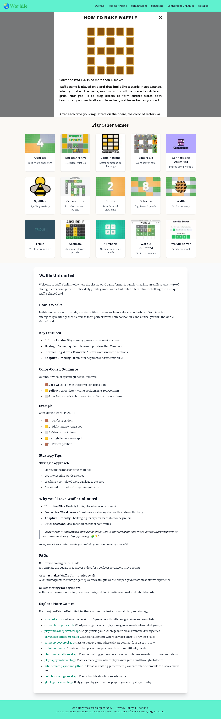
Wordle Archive (118, 5)
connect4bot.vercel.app (59, 642)
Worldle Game (77, 711)
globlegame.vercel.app (58, 682)
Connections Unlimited (180, 5)
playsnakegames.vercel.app (61, 637)
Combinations (139, 5)
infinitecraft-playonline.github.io (65, 666)
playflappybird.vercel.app (60, 660)
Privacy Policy (125, 708)
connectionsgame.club (59, 625)
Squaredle (157, 5)
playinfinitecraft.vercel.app (61, 654)
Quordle (100, 5)
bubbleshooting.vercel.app (61, 676)
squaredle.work (54, 619)
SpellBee (203, 5)
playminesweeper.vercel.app (62, 631)
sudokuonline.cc (55, 648)
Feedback (143, 708)
